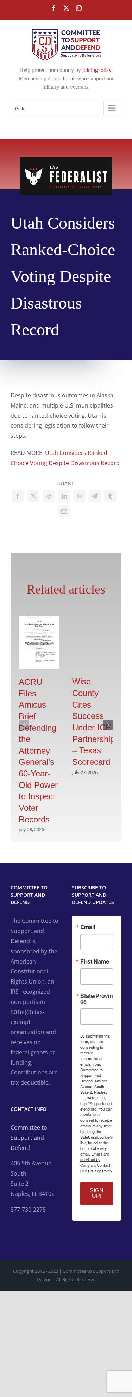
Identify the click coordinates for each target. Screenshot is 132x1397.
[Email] (64, 511)
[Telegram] (94, 496)
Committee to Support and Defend (29, 1138)
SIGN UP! (96, 1193)
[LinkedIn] (64, 496)
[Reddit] (49, 496)
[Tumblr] (110, 496)
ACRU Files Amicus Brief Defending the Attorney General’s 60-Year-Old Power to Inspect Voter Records (38, 750)
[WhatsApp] (79, 496)
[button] (24, 725)
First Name (94, 961)
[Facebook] (18, 496)
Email (87, 927)
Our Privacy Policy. (96, 1170)
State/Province (96, 998)
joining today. (97, 70)
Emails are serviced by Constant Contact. (95, 1159)
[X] (33, 496)
